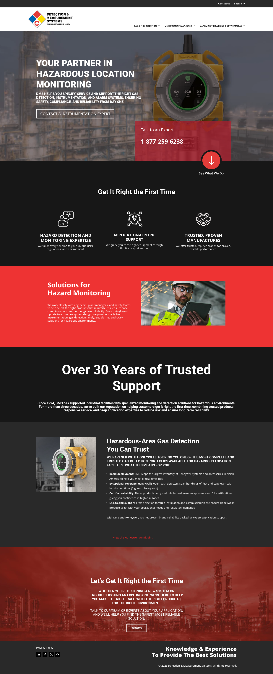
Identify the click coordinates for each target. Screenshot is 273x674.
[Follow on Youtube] (57, 654)
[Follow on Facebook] (45, 654)
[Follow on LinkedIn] (38, 654)
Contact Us (224, 3)
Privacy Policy (44, 648)
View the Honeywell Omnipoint (133, 537)
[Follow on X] (51, 654)
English (238, 3)
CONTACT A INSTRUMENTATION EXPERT (75, 113)
